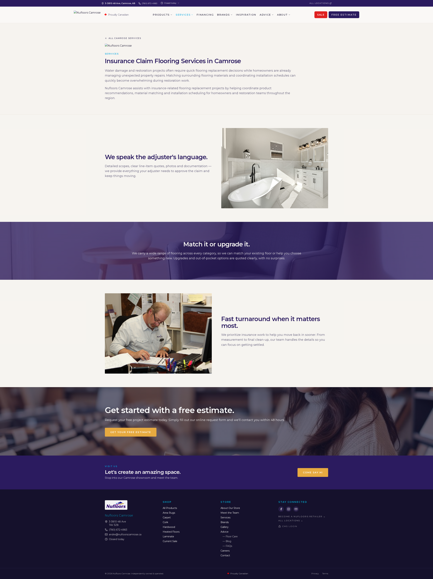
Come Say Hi (313, 472)
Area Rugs (169, 512)
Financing (205, 14)
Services (183, 14)
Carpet (167, 517)
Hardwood (169, 527)
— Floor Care (230, 536)
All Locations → (290, 520)
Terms (325, 573)
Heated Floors (171, 531)
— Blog (227, 541)
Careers (225, 550)
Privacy (315, 573)
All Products (170, 508)
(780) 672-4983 (149, 3)
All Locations (319, 3)
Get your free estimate (130, 432)
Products (161, 14)
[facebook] (281, 509)
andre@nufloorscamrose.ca (125, 534)
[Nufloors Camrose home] (87, 15)
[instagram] (288, 509)
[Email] (296, 509)
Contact (225, 555)
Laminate (168, 536)
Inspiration (246, 14)
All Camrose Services (125, 38)
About (282, 14)
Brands (223, 14)
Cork (165, 522)
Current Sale (170, 541)
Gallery (225, 527)
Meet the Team (230, 512)
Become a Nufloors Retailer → (302, 516)
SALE (321, 14)
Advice (265, 14)
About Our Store (230, 508)
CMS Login (289, 526)
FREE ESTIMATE (344, 14)
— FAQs (227, 546)
